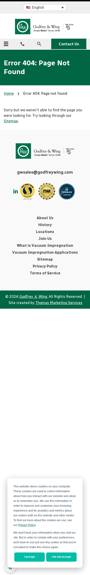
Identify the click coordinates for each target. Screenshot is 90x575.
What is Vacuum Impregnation (45, 245)
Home (9, 93)
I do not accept (61, 556)
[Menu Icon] (6, 44)
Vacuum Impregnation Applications (45, 252)
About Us (45, 218)
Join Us (45, 238)
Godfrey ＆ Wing (33, 296)
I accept (29, 556)
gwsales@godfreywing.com (45, 172)
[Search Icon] (39, 44)
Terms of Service (45, 273)
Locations (45, 232)
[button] (45, 7)
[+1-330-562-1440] (22, 44)
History (45, 225)
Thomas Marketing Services (58, 303)
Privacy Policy (27, 525)
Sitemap (11, 121)
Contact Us (69, 44)
